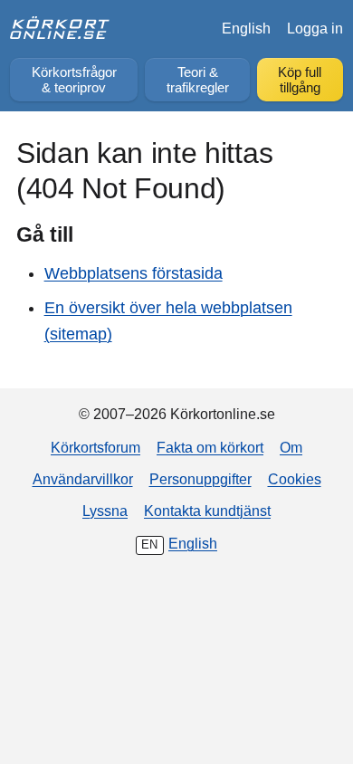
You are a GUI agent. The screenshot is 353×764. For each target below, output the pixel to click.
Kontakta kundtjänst (207, 510)
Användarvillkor (83, 479)
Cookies (294, 479)
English (246, 28)
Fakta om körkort (210, 447)
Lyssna (105, 510)
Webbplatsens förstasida (133, 273)
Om (291, 447)
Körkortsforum (95, 447)
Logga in (315, 28)
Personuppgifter (200, 479)
